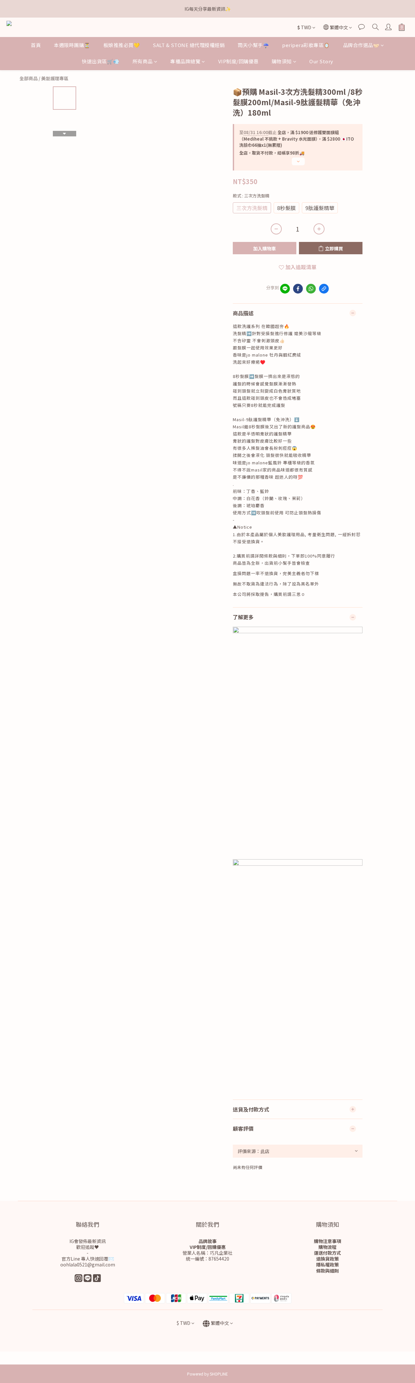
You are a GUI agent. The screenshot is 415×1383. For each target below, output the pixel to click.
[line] (285, 289)
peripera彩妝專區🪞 (306, 45)
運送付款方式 (327, 1253)
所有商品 (143, 61)
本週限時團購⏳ (72, 45)
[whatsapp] (311, 289)
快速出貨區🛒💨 (101, 61)
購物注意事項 (327, 1241)
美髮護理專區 (54, 78)
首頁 (36, 45)
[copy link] (324, 289)
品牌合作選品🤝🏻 (361, 45)
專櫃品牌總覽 (185, 61)
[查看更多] (297, 163)
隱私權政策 (327, 1264)
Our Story (321, 61)
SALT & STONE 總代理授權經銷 (189, 45)
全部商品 (28, 78)
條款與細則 (327, 1270)
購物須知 (282, 61)
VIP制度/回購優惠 (238, 61)
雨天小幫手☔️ (253, 45)
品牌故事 (207, 1241)
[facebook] (298, 289)
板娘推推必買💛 (121, 45)
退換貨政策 (327, 1258)
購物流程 (327, 1247)
